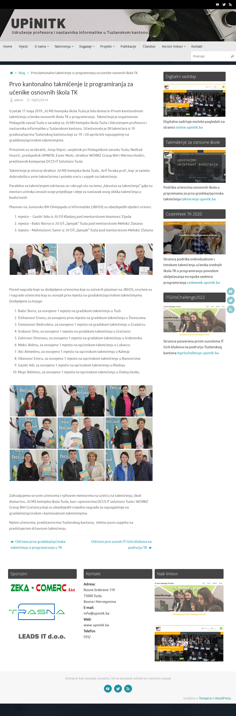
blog (22, 73)
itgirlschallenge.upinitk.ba (198, 353)
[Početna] (11, 73)
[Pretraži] (232, 56)
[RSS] (230, 4)
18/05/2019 (39, 100)
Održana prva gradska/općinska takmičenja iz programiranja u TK (38, 545)
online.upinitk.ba (189, 127)
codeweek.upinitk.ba (203, 283)
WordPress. (223, 698)
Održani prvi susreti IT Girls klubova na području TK (121, 545)
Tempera (205, 698)
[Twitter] (224, 4)
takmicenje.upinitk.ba (198, 199)
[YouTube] (217, 4)
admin (18, 100)
